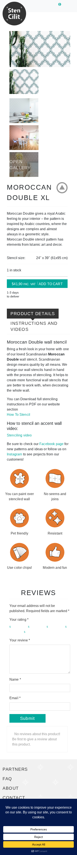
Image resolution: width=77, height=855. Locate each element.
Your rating (18, 619)
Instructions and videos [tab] (34, 326)
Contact (14, 797)
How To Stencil (18, 414)
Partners (15, 769)
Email (15, 698)
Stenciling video (19, 435)
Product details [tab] (32, 313)
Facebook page (51, 444)
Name (15, 679)
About (11, 788)
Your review (19, 640)
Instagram (14, 454)
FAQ (7, 778)
